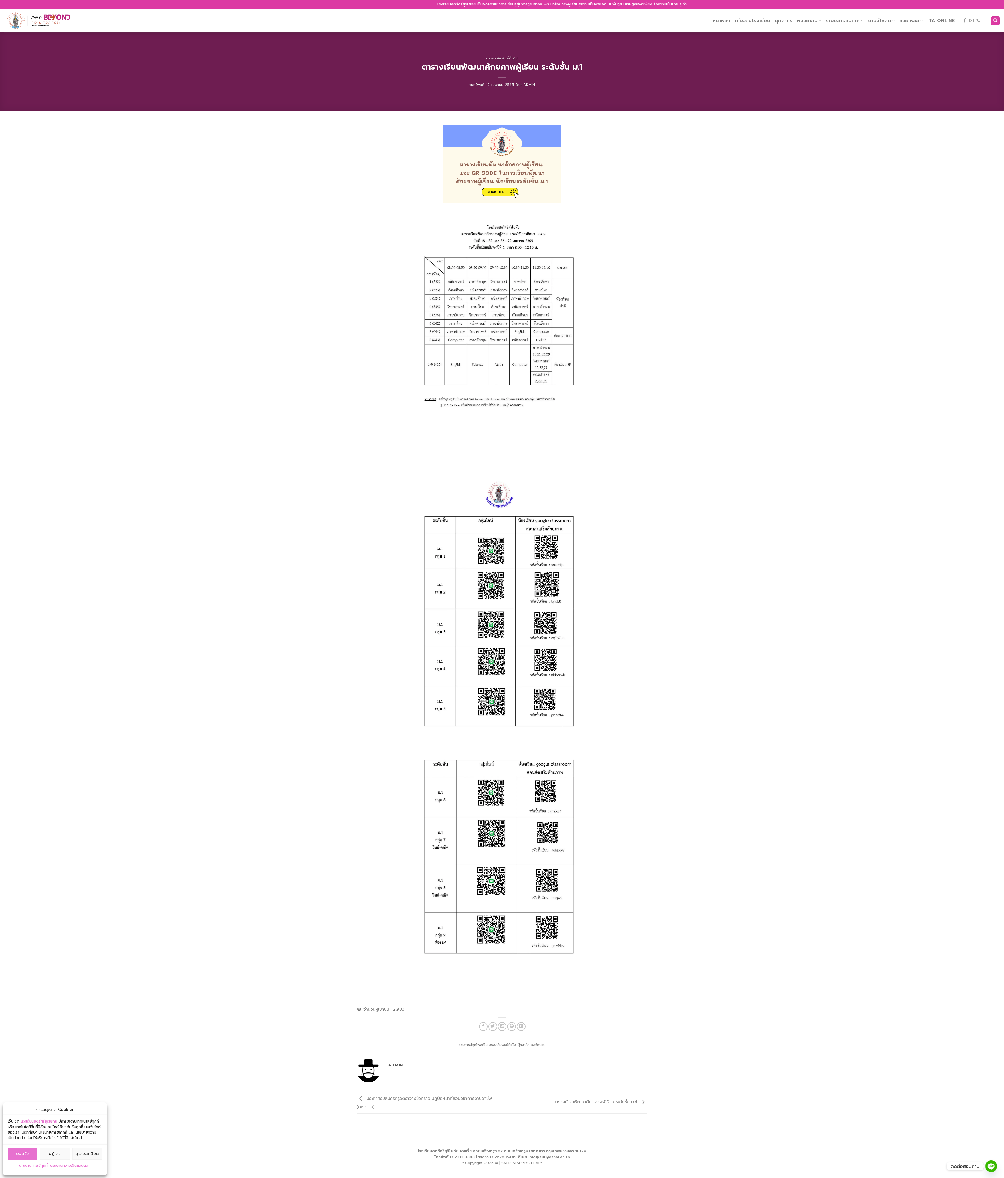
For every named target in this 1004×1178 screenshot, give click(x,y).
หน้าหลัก (721, 20)
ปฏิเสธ (55, 1154)
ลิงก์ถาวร (538, 1044)
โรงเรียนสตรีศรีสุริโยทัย (39, 1121)
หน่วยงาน (807, 20)
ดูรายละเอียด (87, 1154)
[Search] (995, 20)
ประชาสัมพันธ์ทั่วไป (502, 58)
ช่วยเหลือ (909, 20)
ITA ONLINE (941, 20)
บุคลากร (783, 20)
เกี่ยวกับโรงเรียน (753, 20)
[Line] (991, 1166)
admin (529, 84)
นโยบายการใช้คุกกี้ (33, 1165)
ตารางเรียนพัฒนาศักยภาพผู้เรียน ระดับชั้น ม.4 (596, 1102)
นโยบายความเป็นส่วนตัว (69, 1165)
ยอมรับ (22, 1154)
